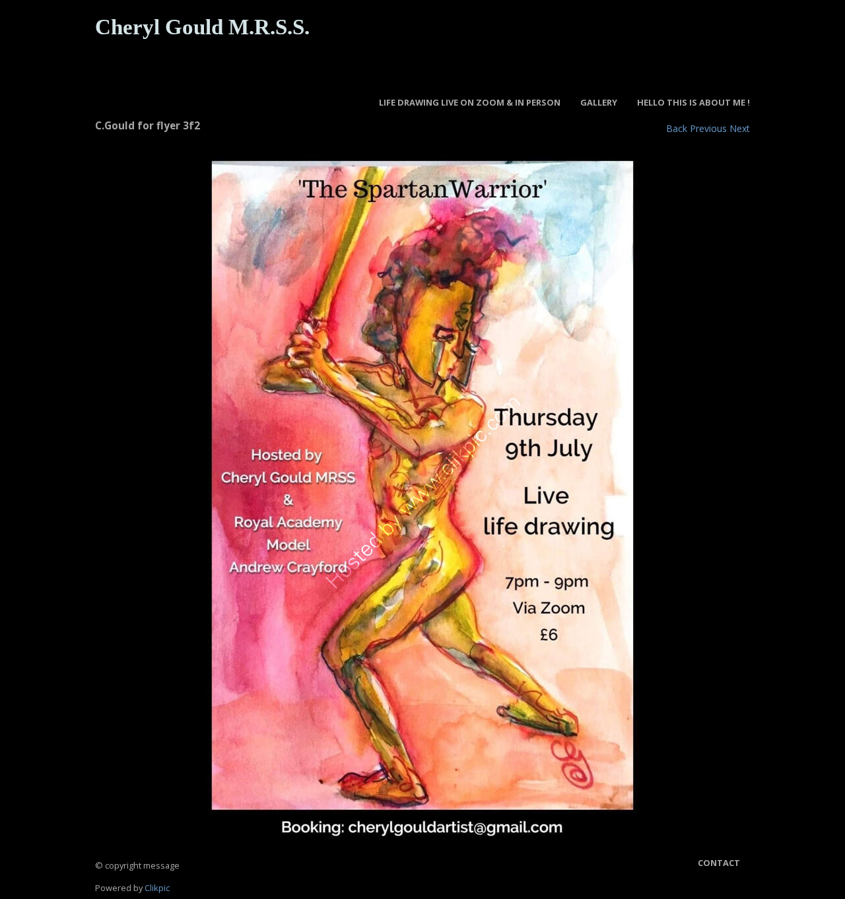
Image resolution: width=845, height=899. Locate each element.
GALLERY (598, 102)
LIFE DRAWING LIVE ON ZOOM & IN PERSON (469, 102)
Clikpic (157, 888)
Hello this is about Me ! (693, 102)
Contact (719, 863)
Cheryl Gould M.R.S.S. (202, 27)
